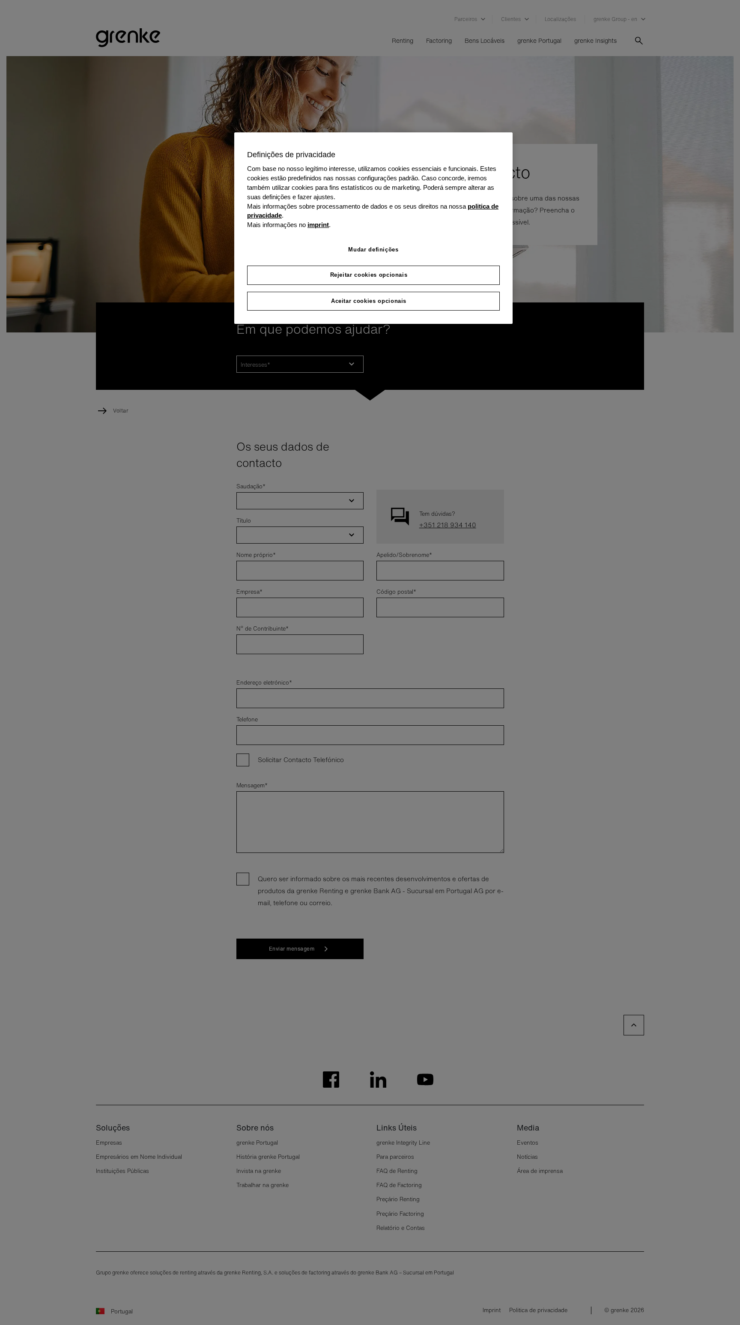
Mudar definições (373, 249)
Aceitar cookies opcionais (368, 301)
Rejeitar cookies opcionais (369, 275)
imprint (318, 224)
